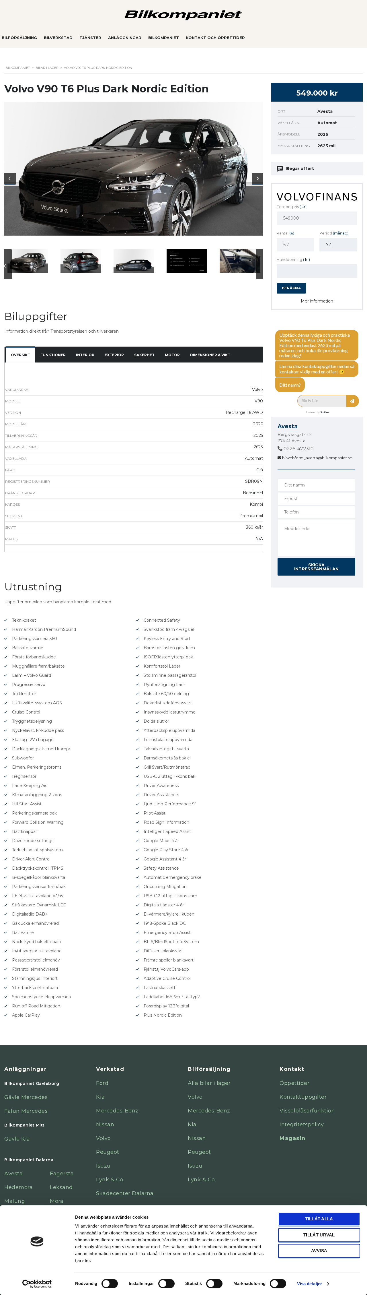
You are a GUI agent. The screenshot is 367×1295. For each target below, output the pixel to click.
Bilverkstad (58, 37)
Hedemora (18, 1187)
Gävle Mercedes (26, 1097)
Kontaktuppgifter (303, 1097)
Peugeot (107, 1152)
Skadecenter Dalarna (125, 1193)
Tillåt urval (319, 1234)
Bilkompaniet (163, 37)
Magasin (293, 1138)
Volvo (103, 1138)
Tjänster (90, 37)
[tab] (20, 355)
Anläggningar (124, 37)
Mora (56, 1201)
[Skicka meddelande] (353, 401)
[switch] (160, 1281)
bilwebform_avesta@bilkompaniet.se (316, 457)
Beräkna (291, 288)
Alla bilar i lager (209, 1083)
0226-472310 (298, 448)
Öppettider (294, 1083)
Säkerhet (144, 355)
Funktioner (53, 355)
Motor (172, 355)
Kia (100, 1097)
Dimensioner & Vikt (210, 355)
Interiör (85, 355)
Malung (14, 1201)
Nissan (105, 1124)
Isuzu (103, 1166)
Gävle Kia (17, 1139)
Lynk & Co (109, 1179)
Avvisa (319, 1250)
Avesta (13, 1173)
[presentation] (10, 178)
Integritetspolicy (302, 1124)
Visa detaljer (309, 1283)
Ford (102, 1083)
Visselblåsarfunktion (307, 1111)
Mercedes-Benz (117, 1111)
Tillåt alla (319, 1218)
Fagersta (62, 1173)
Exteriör (114, 355)
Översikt (20, 355)
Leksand (61, 1187)
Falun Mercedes (26, 1111)
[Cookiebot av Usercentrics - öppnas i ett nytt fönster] (37, 1284)
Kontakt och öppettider (215, 37)
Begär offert (300, 168)
